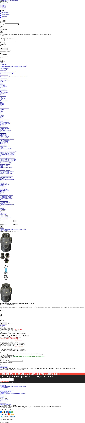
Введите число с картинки (6, 362)
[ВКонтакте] (1, 412)
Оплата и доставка (4, 216)
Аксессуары (2, 388)
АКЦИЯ (2, 397)
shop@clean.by (3, 8)
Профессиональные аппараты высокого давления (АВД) (13, 386)
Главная (2, 228)
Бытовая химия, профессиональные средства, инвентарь (13, 393)
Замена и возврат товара (5, 217)
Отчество (2, 42)
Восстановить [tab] (3, 21)
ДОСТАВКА (3, 325)
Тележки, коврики (4, 392)
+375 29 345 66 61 (3, 5)
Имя (1, 41)
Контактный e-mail (4, 37)
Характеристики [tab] (4, 366)
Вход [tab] (1, 19)
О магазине (2, 211)
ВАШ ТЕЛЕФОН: (4, 360)
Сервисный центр (4, 218)
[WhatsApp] (12, 412)
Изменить (3, 44)
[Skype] (10, 412)
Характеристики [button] (4, 367)
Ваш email (2, 22)
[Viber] (8, 412)
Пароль (2, 24)
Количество (2, 320)
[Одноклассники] (2, 412)
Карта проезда (3, 214)
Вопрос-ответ (3, 209)
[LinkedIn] (6, 412)
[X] (4, 412)
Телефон (2, 38)
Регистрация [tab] (3, 20)
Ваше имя (2, 359)
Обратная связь (3, 213)
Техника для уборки (4, 387)
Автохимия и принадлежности (7, 390)
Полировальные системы (5, 391)
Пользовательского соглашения (19, 382)
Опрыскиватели (3, 394)
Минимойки (3, 385)
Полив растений (3, 395)
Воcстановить (4, 29)
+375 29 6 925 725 (3, 6)
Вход (2, 26)
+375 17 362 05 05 (3, 7)
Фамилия (2, 39)
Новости (2, 208)
